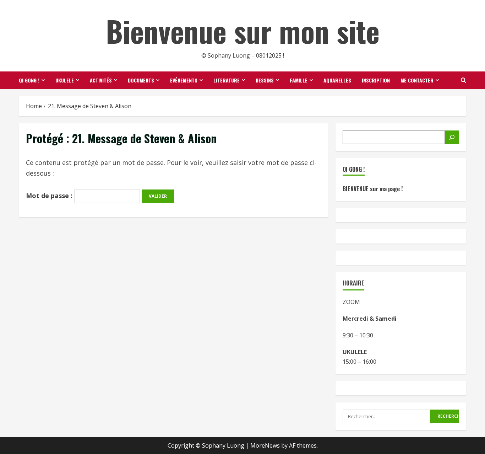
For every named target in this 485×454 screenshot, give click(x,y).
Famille (298, 80)
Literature (226, 80)
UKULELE (64, 80)
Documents (141, 80)
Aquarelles (337, 80)
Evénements (183, 80)
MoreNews (265, 445)
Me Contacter (417, 80)
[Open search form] (463, 80)
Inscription (376, 80)
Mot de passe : (50, 195)
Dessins (265, 80)
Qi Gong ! (29, 80)
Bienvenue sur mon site (243, 30)
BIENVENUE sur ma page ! (373, 189)
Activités (101, 80)
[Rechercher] (452, 137)
